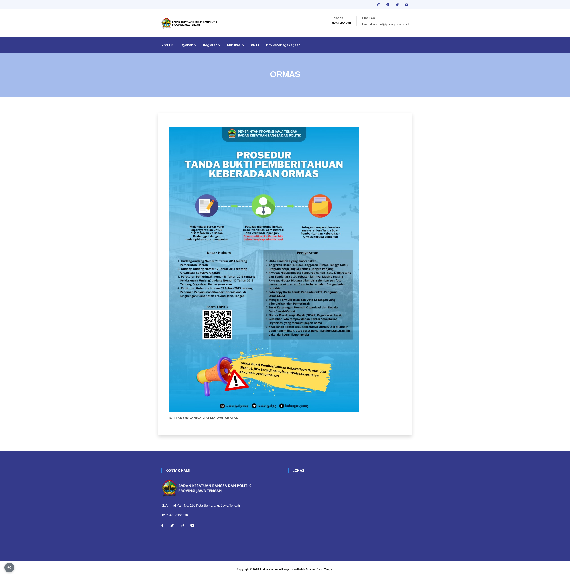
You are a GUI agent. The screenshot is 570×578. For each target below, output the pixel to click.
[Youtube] (192, 525)
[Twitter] (172, 525)
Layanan (186, 45)
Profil (166, 45)
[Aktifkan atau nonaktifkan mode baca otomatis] (9, 567)
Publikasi (234, 45)
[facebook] (388, 4)
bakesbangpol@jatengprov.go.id (385, 24)
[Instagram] (182, 525)
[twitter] (397, 4)
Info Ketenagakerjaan (283, 45)
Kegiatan (210, 45)
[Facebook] (163, 525)
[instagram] (379, 4)
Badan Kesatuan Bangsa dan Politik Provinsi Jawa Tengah (296, 569)
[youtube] (406, 4)
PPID (255, 45)
